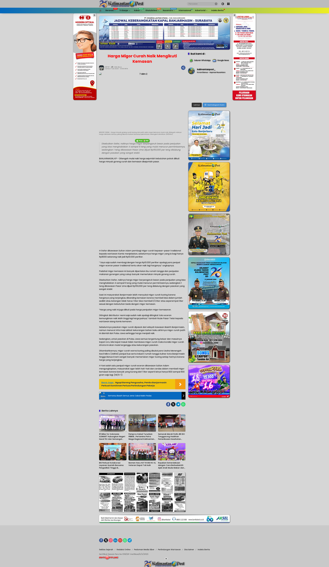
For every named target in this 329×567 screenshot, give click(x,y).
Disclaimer (189, 549)
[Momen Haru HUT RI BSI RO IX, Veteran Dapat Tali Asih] (142, 451)
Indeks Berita (204, 549)
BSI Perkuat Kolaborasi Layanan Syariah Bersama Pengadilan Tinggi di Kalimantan (111, 465)
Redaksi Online (123, 549)
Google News (223, 60)
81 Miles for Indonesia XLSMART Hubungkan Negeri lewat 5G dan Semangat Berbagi (112, 436)
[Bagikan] (183, 68)
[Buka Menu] (228, 3)
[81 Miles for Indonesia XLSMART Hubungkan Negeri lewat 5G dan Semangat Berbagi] (112, 423)
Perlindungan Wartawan (169, 549)
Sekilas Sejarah (106, 549)
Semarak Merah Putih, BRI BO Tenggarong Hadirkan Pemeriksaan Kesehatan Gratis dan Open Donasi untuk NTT (171, 436)
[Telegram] (178, 404)
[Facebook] (168, 404)
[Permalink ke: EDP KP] (102, 67)
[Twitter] (173, 404)
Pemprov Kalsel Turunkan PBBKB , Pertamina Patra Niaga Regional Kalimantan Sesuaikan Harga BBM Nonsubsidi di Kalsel (141, 436)
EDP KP (107, 67)
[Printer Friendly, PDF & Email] (142, 140)
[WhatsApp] (183, 404)
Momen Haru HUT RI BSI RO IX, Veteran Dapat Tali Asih (142, 464)
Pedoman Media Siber (144, 549)
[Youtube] (120, 540)
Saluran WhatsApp (202, 60)
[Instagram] (111, 540)
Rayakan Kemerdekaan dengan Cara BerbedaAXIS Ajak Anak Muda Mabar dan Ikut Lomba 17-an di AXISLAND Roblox (171, 465)
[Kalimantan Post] (121, 3)
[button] (216, 4)
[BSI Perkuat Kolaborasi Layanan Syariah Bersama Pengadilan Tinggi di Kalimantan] (112, 451)
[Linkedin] (115, 540)
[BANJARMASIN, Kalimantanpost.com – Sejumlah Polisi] (209, 89)
